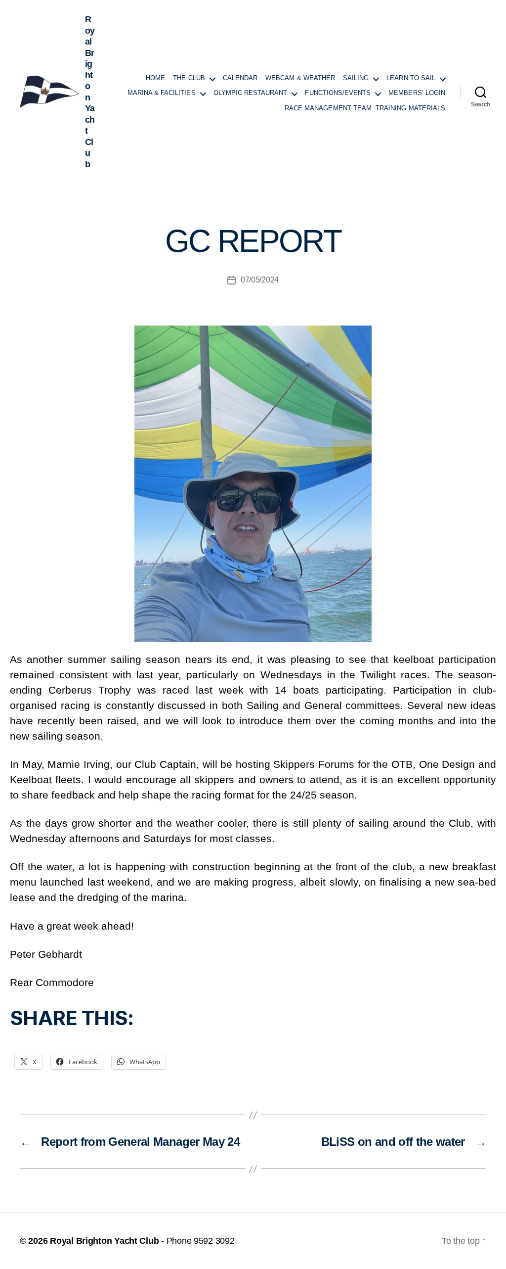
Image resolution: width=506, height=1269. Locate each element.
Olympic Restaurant (250, 93)
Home (155, 78)
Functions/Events (338, 93)
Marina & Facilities (161, 93)
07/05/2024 (260, 280)
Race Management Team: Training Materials (365, 108)
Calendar (240, 78)
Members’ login (416, 93)
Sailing (356, 78)
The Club (189, 78)
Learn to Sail (410, 78)
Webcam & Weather (300, 78)
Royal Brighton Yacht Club (104, 1241)
